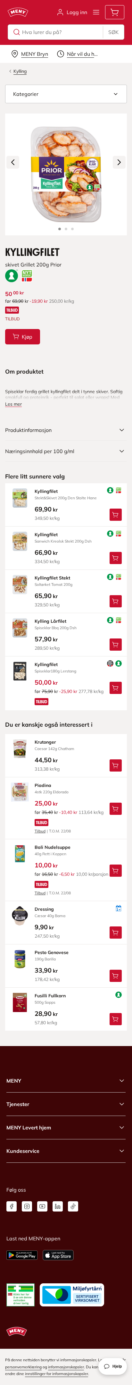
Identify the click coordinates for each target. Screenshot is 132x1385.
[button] (66, 94)
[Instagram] (27, 1206)
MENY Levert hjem (28, 1127)
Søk (113, 32)
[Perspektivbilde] (72, 229)
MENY (13, 1080)
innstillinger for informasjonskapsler (56, 1373)
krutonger (45, 742)
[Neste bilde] (119, 162)
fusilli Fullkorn (50, 996)
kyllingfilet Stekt (52, 578)
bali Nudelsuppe (52, 847)
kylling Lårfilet (50, 621)
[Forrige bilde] (12, 162)
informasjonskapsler (66, 1366)
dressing (44, 909)
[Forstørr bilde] (66, 174)
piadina (43, 785)
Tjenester (17, 1104)
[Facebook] (11, 1206)
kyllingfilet (46, 491)
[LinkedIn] (58, 1206)
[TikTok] (73, 1206)
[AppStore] (58, 1255)
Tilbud (40, 831)
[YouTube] (42, 1206)
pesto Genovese (52, 952)
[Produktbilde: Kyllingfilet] (59, 229)
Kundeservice (22, 1151)
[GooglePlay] (21, 1255)
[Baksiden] (66, 229)
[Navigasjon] (96, 12)
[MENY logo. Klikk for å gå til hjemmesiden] (18, 12)
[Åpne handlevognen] (114, 12)
